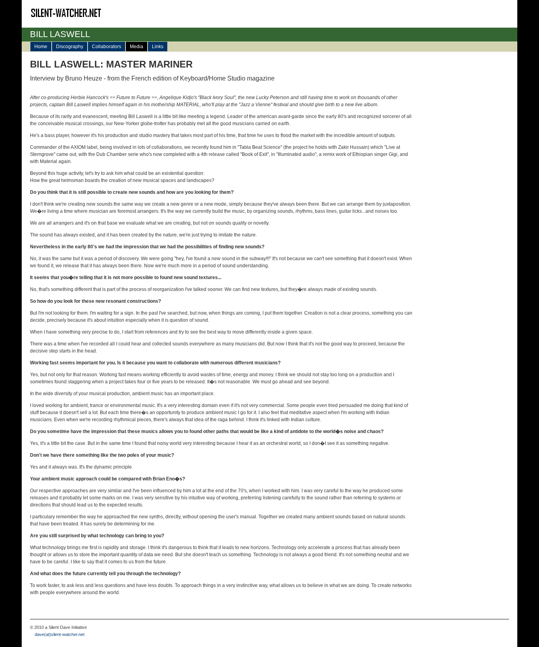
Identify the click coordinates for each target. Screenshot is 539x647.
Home (40, 46)
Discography (69, 46)
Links (157, 46)
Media (136, 46)
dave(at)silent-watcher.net (57, 634)
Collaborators (106, 46)
